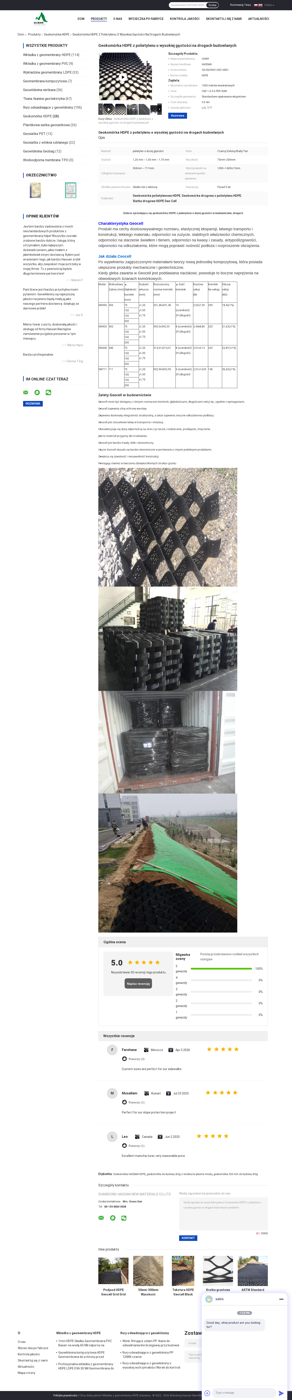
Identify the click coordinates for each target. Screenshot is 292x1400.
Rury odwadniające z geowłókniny (48, 107)
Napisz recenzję (138, 983)
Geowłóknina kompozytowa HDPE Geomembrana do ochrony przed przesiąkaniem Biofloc (81, 1355)
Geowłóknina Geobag (39, 151)
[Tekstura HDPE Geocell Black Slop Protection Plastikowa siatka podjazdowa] (183, 1271)
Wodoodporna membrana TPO (45, 160)
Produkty (99, 19)
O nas (117, 19)
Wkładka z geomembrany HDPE (47, 55)
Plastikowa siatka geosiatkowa (46, 125)
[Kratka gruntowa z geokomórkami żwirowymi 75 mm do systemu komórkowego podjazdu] (218, 1271)
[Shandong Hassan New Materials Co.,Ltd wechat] (51, 393)
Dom (81, 19)
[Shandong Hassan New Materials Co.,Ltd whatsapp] (39, 393)
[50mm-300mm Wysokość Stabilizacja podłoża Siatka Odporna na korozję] (148, 1271)
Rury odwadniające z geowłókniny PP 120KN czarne (147, 1355)
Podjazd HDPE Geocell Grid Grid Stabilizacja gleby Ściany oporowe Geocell (113, 1292)
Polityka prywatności (65, 1395)
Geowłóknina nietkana (39, 90)
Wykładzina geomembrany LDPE (47, 72)
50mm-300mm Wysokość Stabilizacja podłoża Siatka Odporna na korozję (148, 1292)
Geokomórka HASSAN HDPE (129, 1174)
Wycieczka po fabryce (146, 19)
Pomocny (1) (137, 1102)
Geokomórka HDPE (56, 34)
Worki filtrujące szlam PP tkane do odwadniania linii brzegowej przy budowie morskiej (150, 1343)
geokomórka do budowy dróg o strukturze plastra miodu (179, 1174)
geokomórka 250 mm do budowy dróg (236, 1174)
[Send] (281, 1393)
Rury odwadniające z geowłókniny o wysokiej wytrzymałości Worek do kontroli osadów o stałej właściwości (151, 1366)
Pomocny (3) (137, 1059)
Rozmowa (177, 115)
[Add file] (207, 1393)
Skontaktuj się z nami (224, 19)
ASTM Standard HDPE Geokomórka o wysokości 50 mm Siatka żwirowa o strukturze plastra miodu (252, 1292)
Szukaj (212, 5)
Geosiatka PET (34, 134)
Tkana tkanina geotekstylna (44, 99)
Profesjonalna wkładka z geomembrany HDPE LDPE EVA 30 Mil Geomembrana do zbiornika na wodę (86, 1366)
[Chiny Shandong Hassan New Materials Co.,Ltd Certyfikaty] (35, 190)
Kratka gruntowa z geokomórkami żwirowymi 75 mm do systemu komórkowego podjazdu (218, 1292)
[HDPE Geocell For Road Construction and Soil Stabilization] (122, 77)
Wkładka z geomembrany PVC (45, 64)
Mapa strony (26, 1373)
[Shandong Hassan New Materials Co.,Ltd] (41, 18)
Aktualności (258, 19)
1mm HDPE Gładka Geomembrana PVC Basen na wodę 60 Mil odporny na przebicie (85, 1343)
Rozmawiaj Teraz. (241, 4)
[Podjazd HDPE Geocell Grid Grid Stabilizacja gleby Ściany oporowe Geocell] (113, 1271)
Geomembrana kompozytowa (45, 81)
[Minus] (281, 1299)
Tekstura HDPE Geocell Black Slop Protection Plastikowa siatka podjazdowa (183, 1292)
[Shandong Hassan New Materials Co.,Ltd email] (28, 393)
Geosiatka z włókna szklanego (45, 142)
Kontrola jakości (184, 19)
